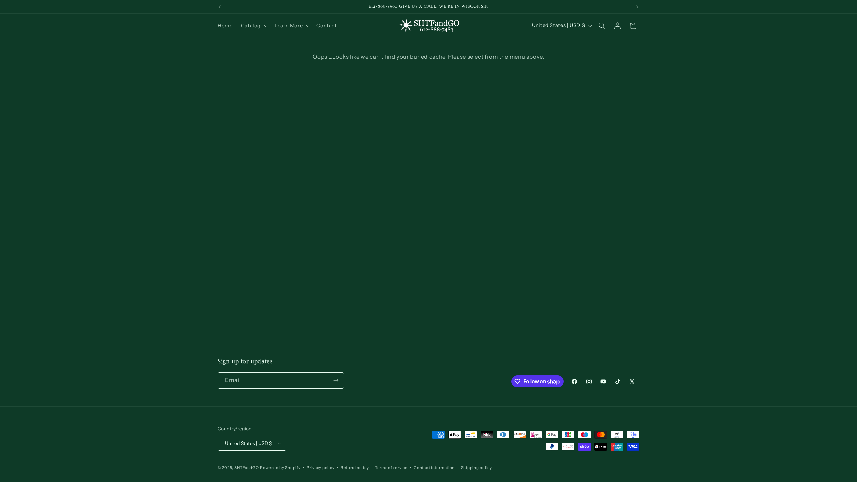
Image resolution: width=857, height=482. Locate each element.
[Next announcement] (637, 6)
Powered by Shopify (280, 467)
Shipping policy (476, 467)
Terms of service (391, 467)
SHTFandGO (246, 467)
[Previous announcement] (219, 6)
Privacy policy (320, 467)
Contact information (434, 467)
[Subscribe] (336, 380)
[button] (253, 25)
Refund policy (355, 467)
